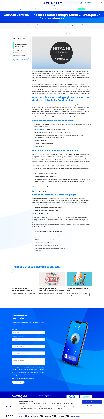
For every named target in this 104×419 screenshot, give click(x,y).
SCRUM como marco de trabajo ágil (45, 240)
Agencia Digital (24, 9)
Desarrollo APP (70, 27)
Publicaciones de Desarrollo (83, 27)
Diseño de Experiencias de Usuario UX (25, 25)
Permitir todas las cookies (92, 401)
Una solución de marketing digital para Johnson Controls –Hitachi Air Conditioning (21, 45)
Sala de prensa (5, 2)
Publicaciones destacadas (19, 55)
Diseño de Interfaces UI (43, 25)
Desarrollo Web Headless (81, 25)
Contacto (81, 9)
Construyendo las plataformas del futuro (46, 246)
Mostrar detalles (75, 416)
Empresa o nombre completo (18, 336)
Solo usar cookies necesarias (92, 410)
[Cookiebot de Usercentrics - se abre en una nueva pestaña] (9, 416)
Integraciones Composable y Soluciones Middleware (50, 27)
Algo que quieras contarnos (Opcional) (21, 357)
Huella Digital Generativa (58, 9)
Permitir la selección (92, 405)
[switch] (41, 416)
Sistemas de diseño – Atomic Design (63, 25)
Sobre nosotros (71, 9)
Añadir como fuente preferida (91, 2)
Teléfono (14, 350)
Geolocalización (39, 129)
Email (13, 343)
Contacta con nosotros (22, 59)
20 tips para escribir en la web (43, 243)
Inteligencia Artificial (35, 9)
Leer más (14, 299)
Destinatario (14, 329)
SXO (51, 25)
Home (13, 33)
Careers (12, 2)
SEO (35, 146)
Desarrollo (46, 9)
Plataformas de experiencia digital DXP (24, 27)
